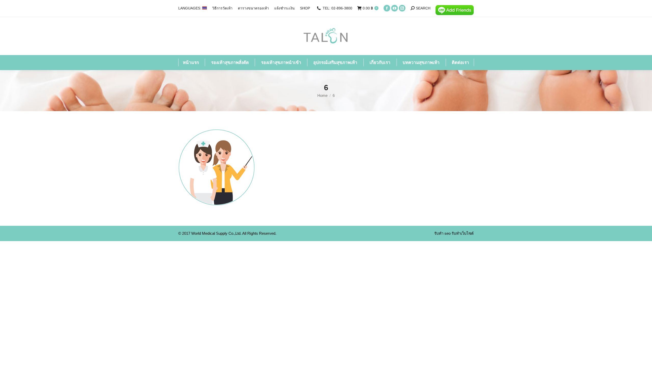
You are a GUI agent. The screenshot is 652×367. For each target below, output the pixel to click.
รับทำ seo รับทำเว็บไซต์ (454, 233)
